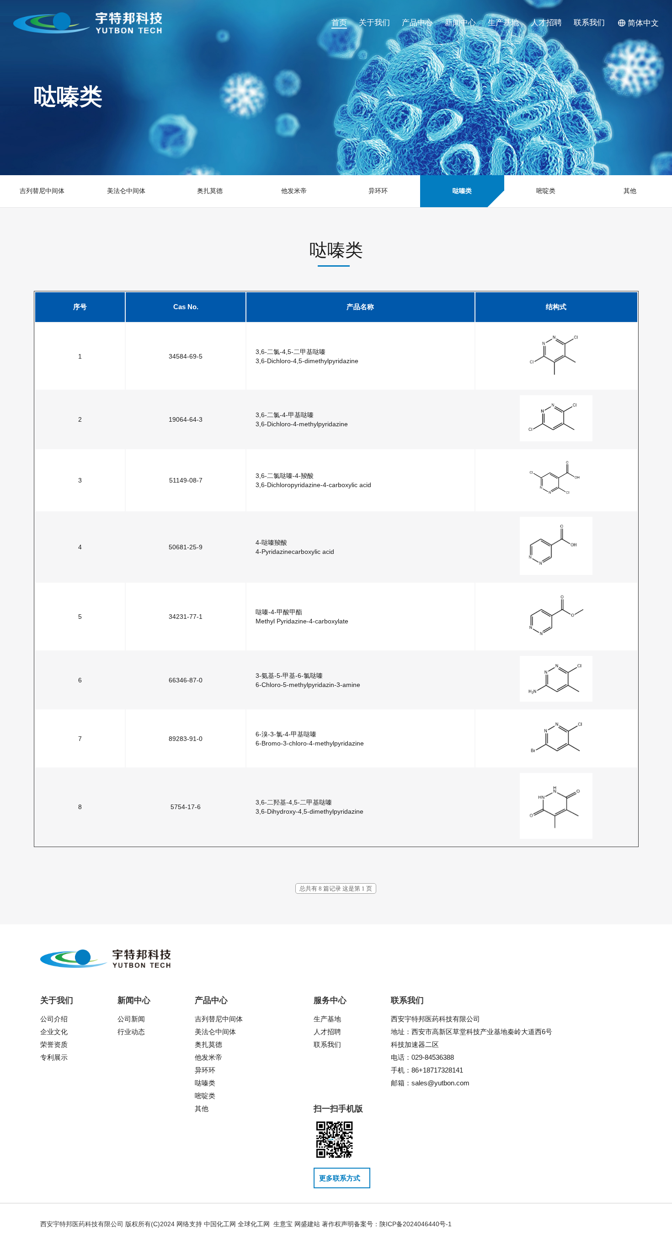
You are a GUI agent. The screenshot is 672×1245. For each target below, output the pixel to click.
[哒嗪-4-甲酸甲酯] (556, 641)
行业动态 (131, 1032)
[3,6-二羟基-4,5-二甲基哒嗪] (556, 836)
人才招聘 (327, 1032)
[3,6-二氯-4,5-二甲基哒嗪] (556, 380)
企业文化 (54, 1032)
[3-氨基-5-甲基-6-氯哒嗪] (556, 699)
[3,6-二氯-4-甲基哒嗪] (556, 439)
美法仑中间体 (215, 1032)
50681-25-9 (186, 547)
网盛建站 (307, 1224)
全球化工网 (254, 1224)
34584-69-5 (186, 356)
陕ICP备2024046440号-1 (415, 1224)
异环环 (205, 1070)
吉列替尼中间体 (219, 1019)
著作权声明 (338, 1224)
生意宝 (283, 1224)
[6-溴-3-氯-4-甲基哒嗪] (556, 758)
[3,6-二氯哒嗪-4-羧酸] (556, 502)
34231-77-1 (186, 616)
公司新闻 (131, 1019)
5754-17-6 (186, 806)
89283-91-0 (186, 738)
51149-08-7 (186, 480)
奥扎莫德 (208, 1044)
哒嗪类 (205, 1083)
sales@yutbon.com (440, 1083)
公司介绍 (54, 1019)
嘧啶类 (205, 1096)
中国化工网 (220, 1224)
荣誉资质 (54, 1044)
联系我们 (327, 1044)
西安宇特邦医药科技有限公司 (436, 1019)
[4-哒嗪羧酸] (556, 572)
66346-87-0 (186, 680)
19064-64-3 (186, 419)
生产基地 (327, 1019)
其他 (201, 1108)
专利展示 (54, 1057)
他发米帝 (208, 1057)
